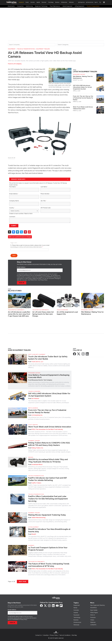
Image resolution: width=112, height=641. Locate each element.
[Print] (9, 231)
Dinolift (33, 534)
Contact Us (38, 635)
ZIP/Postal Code (46, 207)
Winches (30, 457)
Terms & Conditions (64, 635)
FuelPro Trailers (36, 483)
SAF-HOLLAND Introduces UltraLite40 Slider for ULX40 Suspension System (82, 87)
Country (12, 207)
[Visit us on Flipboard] (61, 605)
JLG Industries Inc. (37, 415)
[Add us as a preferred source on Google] (29, 231)
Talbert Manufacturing (38, 517)
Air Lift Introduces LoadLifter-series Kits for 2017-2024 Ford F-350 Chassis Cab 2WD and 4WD (19, 314)
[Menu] (104, 2)
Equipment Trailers (43, 49)
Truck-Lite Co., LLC (37, 361)
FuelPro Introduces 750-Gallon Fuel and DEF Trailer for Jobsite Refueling (47, 479)
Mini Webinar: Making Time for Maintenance (83, 77)
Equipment (11, 49)
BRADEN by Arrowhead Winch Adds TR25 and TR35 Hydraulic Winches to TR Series (48, 460)
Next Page (22, 581)
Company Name (14, 200)
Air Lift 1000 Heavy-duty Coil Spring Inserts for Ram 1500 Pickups (43, 314)
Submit (13, 225)
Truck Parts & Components (16, 309)
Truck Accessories (62, 309)
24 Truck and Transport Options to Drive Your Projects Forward (47, 548)
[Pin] (25, 231)
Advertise (45, 635)
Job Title (43, 200)
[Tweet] (21, 231)
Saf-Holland (35, 398)
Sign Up (21, 282)
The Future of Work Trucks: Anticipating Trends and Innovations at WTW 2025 (48, 565)
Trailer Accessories (34, 391)
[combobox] (31, 44)
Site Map (74, 635)
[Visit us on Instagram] (83, 353)
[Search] (100, 2)
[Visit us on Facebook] (74, 353)
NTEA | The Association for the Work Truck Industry (47, 429)
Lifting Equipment (33, 527)
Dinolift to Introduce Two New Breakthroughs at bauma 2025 (49, 530)
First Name (12, 186)
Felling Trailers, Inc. (37, 448)
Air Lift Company (16, 63)
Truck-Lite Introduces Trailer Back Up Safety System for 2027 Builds (47, 357)
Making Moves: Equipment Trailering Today (47, 515)
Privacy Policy (43, 280)
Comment (12, 216)
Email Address (13, 193)
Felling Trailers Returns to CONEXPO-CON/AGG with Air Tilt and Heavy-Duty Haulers (49, 444)
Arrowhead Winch (36, 464)
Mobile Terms (33, 280)
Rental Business (33, 408)
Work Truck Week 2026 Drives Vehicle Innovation (83, 107)
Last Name (44, 186)
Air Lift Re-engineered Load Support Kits (67, 313)
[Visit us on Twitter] (78, 353)
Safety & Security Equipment (36, 354)
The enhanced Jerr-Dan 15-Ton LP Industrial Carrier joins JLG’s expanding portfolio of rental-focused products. (49, 418)
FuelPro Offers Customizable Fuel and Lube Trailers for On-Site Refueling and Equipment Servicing (48, 498)
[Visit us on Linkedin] (87, 353)
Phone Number (45, 193)
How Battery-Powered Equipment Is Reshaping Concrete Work (48, 376)
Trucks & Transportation (26, 49)
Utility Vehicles (33, 424)
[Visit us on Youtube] (57, 605)
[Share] (13, 231)
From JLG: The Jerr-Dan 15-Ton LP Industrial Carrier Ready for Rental (83, 97)
